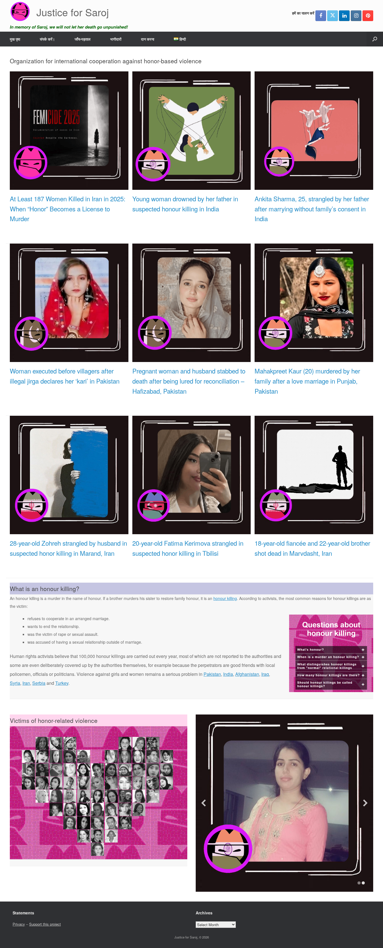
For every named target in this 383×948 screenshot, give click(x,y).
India (228, 674)
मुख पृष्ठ (15, 39)
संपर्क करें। (47, 39)
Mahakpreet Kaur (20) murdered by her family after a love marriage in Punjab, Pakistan (307, 380)
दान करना (147, 39)
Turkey (61, 683)
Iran (26, 683)
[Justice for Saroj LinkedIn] (344, 15)
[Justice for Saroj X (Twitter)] (332, 15)
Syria (15, 683)
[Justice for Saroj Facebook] (320, 15)
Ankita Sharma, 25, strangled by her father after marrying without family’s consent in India (312, 208)
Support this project (45, 924)
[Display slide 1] (359, 882)
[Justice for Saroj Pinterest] (368, 15)
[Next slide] (365, 803)
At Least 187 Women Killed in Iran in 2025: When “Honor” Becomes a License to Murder (67, 208)
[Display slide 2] (363, 882)
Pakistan (212, 674)
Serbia (38, 683)
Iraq (265, 674)
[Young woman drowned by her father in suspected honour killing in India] (191, 186)
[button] (374, 39)
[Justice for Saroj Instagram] (356, 15)
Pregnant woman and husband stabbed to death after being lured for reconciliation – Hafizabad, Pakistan (188, 380)
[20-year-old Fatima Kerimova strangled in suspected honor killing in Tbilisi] (191, 531)
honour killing (225, 598)
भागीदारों (115, 39)
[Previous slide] (203, 803)
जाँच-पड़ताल (83, 39)
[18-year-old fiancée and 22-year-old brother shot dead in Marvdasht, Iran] (314, 531)
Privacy (19, 924)
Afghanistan (247, 674)
